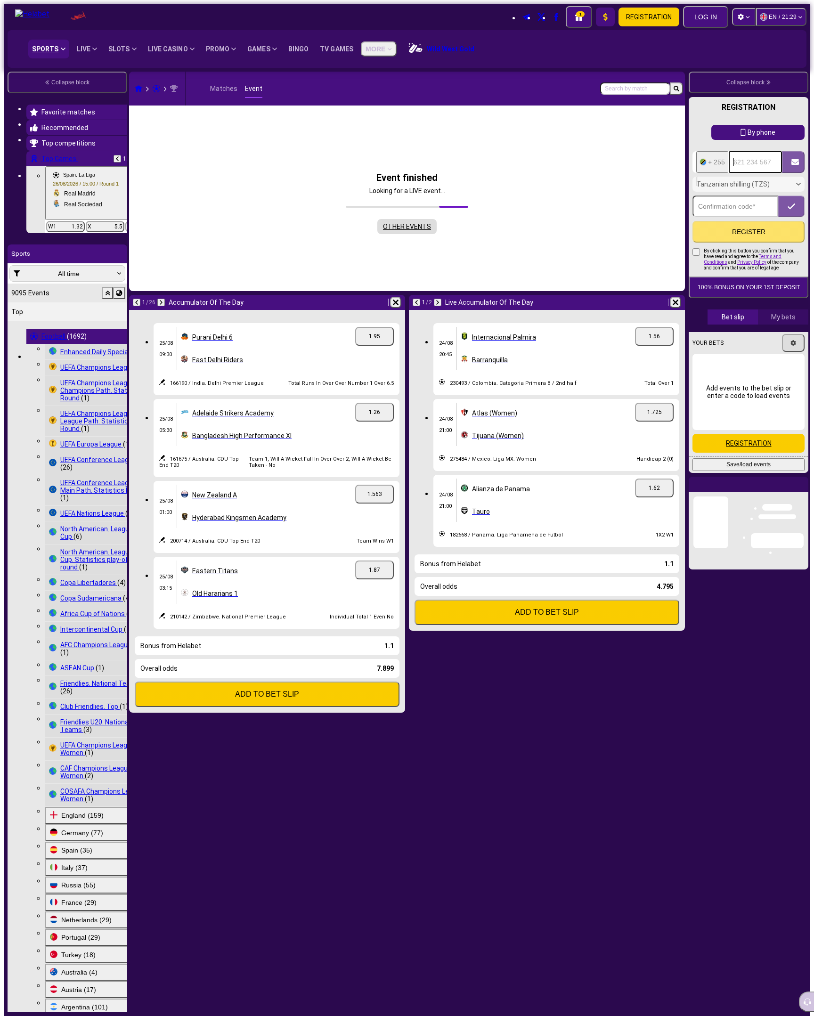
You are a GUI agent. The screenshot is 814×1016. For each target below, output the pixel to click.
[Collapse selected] (107, 293)
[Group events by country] (119, 293)
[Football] (156, 88)
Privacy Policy (751, 307)
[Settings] (744, 17)
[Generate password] (765, 252)
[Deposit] (605, 17)
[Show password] (791, 252)
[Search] (676, 88)
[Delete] (395, 302)
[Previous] (117, 159)
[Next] (161, 302)
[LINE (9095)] (138, 88)
